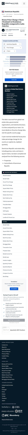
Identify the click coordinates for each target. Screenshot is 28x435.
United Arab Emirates (7, 385)
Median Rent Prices (7, 195)
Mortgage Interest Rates (8, 379)
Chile (7, 57)
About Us (4, 347)
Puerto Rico (6, 61)
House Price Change (8, 182)
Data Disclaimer (6, 349)
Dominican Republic (19, 14)
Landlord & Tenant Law (9, 217)
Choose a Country (7, 270)
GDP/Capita (6, 211)
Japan (3, 400)
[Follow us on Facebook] (15, 428)
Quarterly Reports (7, 267)
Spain (3, 387)
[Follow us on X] (14, 428)
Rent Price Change (7, 185)
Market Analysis (7, 175)
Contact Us (5, 345)
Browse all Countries (7, 364)
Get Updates (14, 289)
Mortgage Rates (7, 208)
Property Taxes (6, 251)
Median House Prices (7, 375)
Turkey (3, 396)
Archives (4, 358)
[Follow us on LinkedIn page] (12, 428)
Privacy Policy (5, 354)
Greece (3, 394)
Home (3, 14)
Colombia (6, 64)
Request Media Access (7, 419)
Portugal (4, 390)
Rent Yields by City (7, 198)
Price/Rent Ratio (7, 204)
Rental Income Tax (7, 254)
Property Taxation (7, 214)
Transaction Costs (7, 247)
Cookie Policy (5, 356)
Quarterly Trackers (7, 263)
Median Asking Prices (8, 191)
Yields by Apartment (8, 201)
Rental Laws (6, 257)
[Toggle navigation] (24, 3)
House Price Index (7, 228)
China (3, 392)
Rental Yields (6, 179)
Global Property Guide (14, 29)
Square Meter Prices (8, 188)
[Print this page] (25, 34)
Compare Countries (8, 273)
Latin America (9, 14)
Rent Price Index (7, 238)
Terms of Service (6, 351)
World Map (5, 276)
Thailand (4, 398)
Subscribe (14, 80)
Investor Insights (7, 260)
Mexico (7, 59)
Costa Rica (6, 66)
